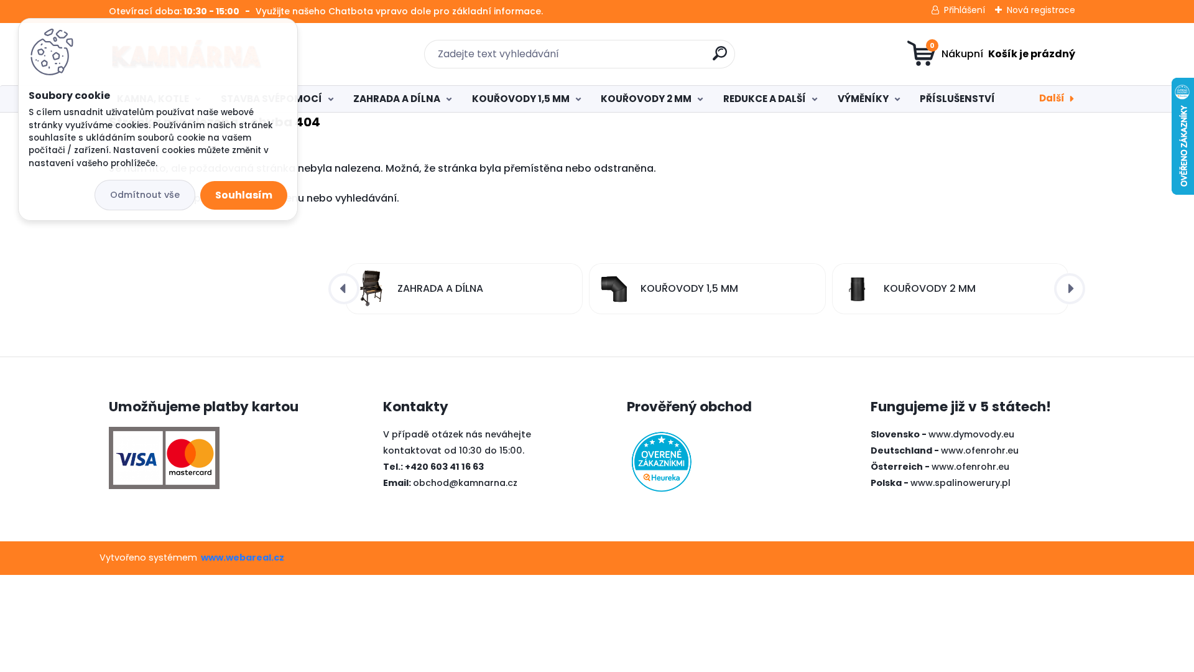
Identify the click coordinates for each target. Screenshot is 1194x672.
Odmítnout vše (145, 195)
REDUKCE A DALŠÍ (764, 98)
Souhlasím (243, 195)
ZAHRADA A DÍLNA (396, 98)
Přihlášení (964, 10)
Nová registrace (1041, 10)
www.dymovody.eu (971, 434)
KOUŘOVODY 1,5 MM (521, 98)
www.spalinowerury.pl (960, 483)
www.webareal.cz (242, 557)
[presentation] (343, 288)
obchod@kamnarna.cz (465, 483)
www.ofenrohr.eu (980, 450)
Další (1052, 98)
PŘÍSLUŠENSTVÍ (957, 98)
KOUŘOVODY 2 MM (646, 98)
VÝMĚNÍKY (863, 98)
